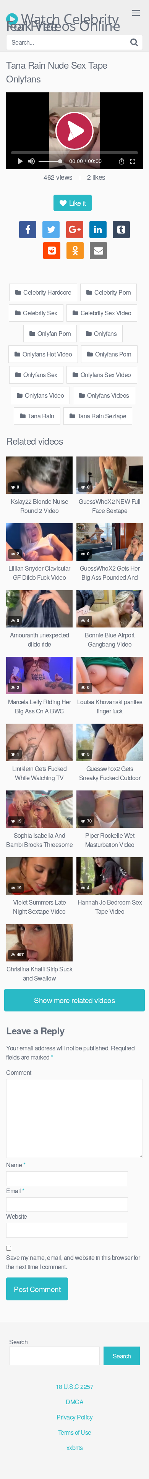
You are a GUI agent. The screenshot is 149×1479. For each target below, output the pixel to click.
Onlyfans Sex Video (105, 374)
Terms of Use (74, 1432)
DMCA (74, 1401)
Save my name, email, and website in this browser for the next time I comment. (73, 1262)
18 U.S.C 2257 (75, 1386)
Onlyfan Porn (53, 333)
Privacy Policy (74, 1417)
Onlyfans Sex (39, 374)
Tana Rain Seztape (101, 415)
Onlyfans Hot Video (46, 354)
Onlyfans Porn (112, 354)
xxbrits (74, 1447)
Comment (18, 1072)
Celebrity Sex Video (105, 312)
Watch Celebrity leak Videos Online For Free (63, 19)
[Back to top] (136, 1462)
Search (18, 1341)
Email (15, 1190)
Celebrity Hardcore (46, 292)
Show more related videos (74, 1000)
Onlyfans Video (44, 395)
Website (16, 1216)
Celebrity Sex (39, 312)
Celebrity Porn (112, 292)
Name (15, 1164)
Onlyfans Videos (107, 395)
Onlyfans (105, 333)
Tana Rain (40, 415)
